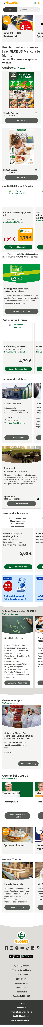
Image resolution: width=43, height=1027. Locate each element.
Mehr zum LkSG (17, 907)
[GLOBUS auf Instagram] (11, 948)
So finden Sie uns (21, 983)
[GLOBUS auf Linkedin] (32, 948)
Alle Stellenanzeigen (10, 778)
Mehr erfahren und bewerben (17, 816)
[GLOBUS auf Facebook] (6, 948)
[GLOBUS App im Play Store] (27, 957)
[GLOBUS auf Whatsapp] (37, 948)
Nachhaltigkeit (21, 992)
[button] (10, 10)
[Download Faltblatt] (36, 113)
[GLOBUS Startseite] (11, 3)
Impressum (21, 1003)
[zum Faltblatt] (21, 90)
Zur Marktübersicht (16, 438)
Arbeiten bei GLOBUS (21, 996)
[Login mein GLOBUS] (38, 3)
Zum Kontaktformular (17, 423)
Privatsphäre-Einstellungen (21, 1012)
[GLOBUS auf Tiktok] (27, 948)
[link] (17, 28)
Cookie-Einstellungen (21, 1016)
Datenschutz (21, 1008)
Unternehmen (21, 988)
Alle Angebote (20, 68)
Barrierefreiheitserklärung (21, 1020)
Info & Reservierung (28, 764)
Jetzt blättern (21, 120)
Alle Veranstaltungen (10, 703)
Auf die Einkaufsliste (19, 247)
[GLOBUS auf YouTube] (22, 948)
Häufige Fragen (23, 966)
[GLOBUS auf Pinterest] (16, 948)
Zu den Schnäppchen (21, 311)
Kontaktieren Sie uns (22, 970)
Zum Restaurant (21, 504)
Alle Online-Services (10, 614)
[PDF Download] (38, 498)
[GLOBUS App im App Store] (14, 957)
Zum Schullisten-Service (17, 683)
